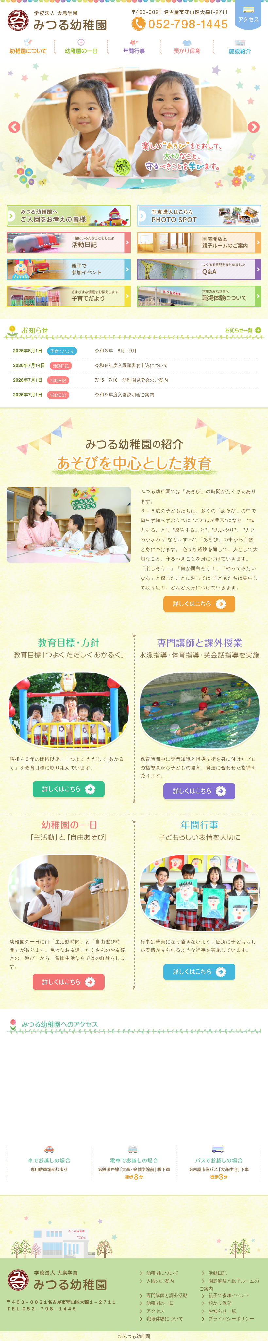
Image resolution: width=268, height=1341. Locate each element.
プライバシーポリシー (230, 1318)
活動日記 (217, 1272)
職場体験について (164, 1318)
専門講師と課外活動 (166, 1295)
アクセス (155, 1310)
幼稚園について (161, 1272)
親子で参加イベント (228, 1295)
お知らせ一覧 (221, 1310)
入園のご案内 (159, 1280)
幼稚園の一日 (159, 1303)
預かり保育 (219, 1303)
